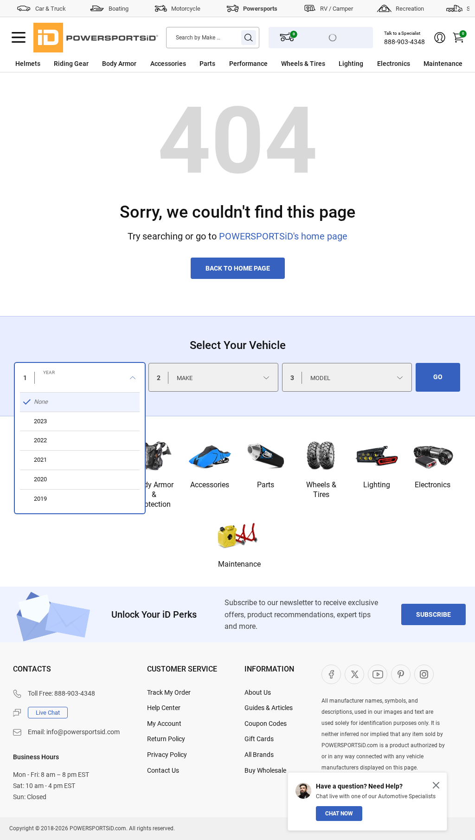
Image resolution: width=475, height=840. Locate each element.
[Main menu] (18, 37)
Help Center (163, 707)
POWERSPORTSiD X (354, 674)
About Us (257, 692)
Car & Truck (50, 8)
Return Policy (166, 739)
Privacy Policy (167, 754)
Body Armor (119, 63)
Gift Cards (259, 739)
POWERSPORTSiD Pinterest (401, 674)
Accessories (168, 63)
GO (438, 377)
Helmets (27, 63)
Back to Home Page (237, 268)
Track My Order (169, 692)
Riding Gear (71, 63)
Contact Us (163, 770)
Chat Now (339, 813)
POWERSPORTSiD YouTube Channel (377, 674)
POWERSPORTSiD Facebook (331, 674)
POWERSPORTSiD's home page (283, 236)
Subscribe (433, 614)
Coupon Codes (265, 723)
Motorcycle (185, 8)
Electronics (393, 63)
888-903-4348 (404, 41)
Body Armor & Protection (154, 494)
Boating (118, 8)
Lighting (351, 63)
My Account (164, 723)
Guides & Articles (268, 707)
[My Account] (439, 37)
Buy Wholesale (265, 770)
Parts (207, 63)
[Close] (436, 785)
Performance (248, 63)
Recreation (410, 8)
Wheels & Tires (303, 63)
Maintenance (443, 63)
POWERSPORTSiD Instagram (424, 674)
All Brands (259, 754)
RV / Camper (336, 8)
